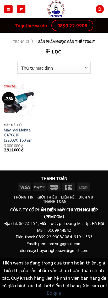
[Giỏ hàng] (21, 9)
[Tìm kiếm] (100, 9)
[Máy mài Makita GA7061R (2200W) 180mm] (19, 102)
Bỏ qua (54, 293)
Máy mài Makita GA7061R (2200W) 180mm (18, 135)
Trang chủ (23, 41)
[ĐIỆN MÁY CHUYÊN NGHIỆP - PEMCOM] (56, 9)
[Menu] (8, 9)
